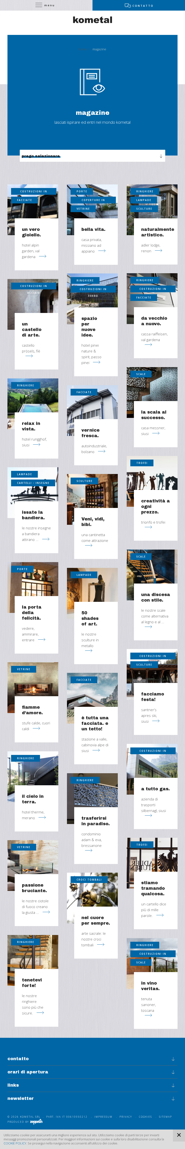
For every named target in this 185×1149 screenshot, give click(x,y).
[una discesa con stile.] (152, 575)
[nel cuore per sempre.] (92, 898)
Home (83, 49)
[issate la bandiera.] (32, 492)
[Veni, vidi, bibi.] (92, 499)
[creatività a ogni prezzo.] (152, 481)
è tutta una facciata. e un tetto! (95, 723)
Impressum (103, 1116)
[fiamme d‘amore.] (32, 687)
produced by (18, 1121)
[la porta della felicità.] (32, 587)
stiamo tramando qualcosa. (153, 888)
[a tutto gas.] (152, 769)
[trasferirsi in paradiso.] (92, 798)
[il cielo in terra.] (32, 776)
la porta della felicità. (31, 613)
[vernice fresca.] (92, 410)
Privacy (125, 1116)
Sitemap (165, 1116)
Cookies (145, 1116)
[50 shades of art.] (92, 593)
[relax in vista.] (32, 403)
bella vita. (93, 229)
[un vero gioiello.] (32, 209)
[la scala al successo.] (152, 392)
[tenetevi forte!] (32, 960)
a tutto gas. (155, 788)
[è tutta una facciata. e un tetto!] (92, 698)
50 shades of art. (90, 618)
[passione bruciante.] (32, 865)
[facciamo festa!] (152, 674)
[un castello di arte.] (32, 304)
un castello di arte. (31, 330)
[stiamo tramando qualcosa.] (152, 863)
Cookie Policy (15, 1143)
